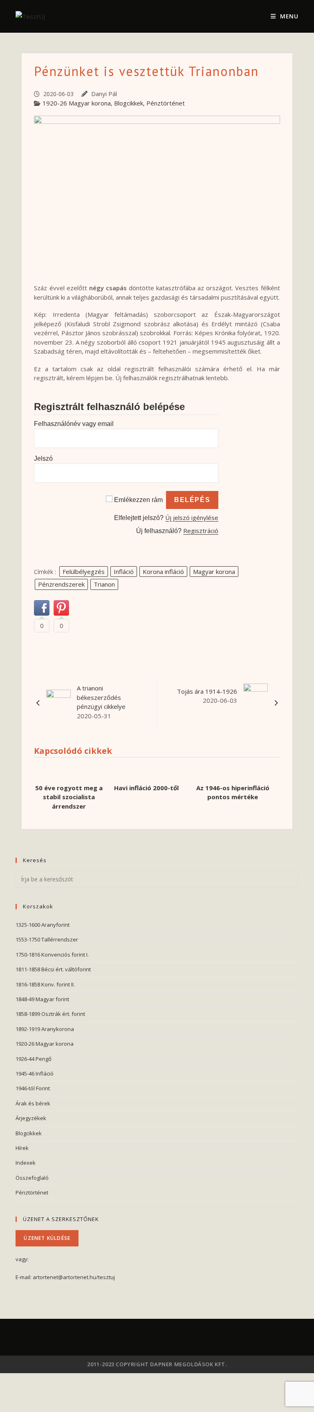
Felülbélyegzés (84, 571)
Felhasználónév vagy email (74, 423)
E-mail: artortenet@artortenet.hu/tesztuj (65, 1277)
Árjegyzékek (31, 1118)
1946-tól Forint (33, 1088)
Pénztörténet (165, 103)
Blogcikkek (128, 103)
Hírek (22, 1148)
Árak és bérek (33, 1103)
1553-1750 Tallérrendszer (47, 939)
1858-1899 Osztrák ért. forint (50, 1014)
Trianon (104, 584)
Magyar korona (214, 571)
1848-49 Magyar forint (42, 999)
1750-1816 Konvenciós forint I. (52, 954)
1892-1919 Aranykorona (45, 1029)
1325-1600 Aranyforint (43, 924)
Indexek (26, 1162)
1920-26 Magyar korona (77, 103)
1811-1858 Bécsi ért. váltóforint (53, 969)
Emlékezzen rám (138, 499)
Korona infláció (163, 571)
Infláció (124, 571)
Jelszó (43, 458)
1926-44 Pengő (34, 1058)
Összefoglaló (32, 1177)
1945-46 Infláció (35, 1073)
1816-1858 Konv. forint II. (45, 984)
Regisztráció (200, 531)
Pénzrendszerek (61, 584)
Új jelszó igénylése (191, 517)
